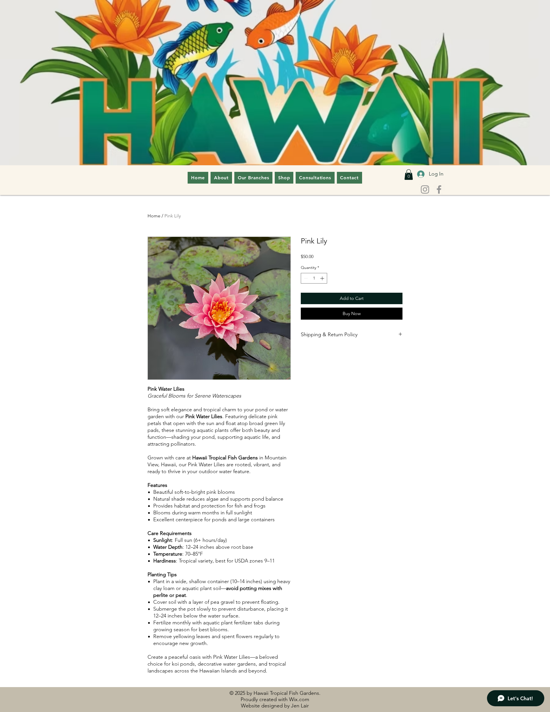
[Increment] (322, 278)
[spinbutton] (314, 278)
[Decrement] (305, 278)
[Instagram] (425, 189)
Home (154, 216)
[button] (408, 174)
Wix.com (299, 699)
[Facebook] (439, 189)
